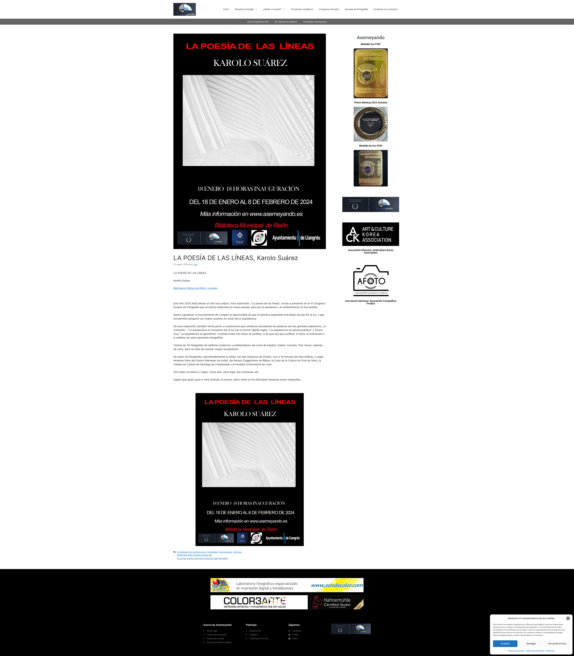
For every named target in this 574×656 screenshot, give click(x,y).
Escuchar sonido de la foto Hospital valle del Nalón (202, 558)
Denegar (531, 643)
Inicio (226, 9)
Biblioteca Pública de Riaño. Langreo (195, 288)
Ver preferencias (557, 643)
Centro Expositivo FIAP (258, 21)
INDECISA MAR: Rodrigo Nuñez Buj (194, 555)
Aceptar (505, 643)
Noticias (237, 552)
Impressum (549, 650)
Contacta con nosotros (386, 9)
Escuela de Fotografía (356, 9)
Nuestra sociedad (244, 9)
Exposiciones (225, 552)
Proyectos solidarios (302, 9)
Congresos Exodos (329, 9)
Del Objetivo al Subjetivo (286, 21)
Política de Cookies (516, 650)
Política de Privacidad (535, 650)
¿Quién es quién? (272, 9)
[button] (568, 618)
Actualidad (212, 552)
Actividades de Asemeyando (191, 552)
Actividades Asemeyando (315, 21)
